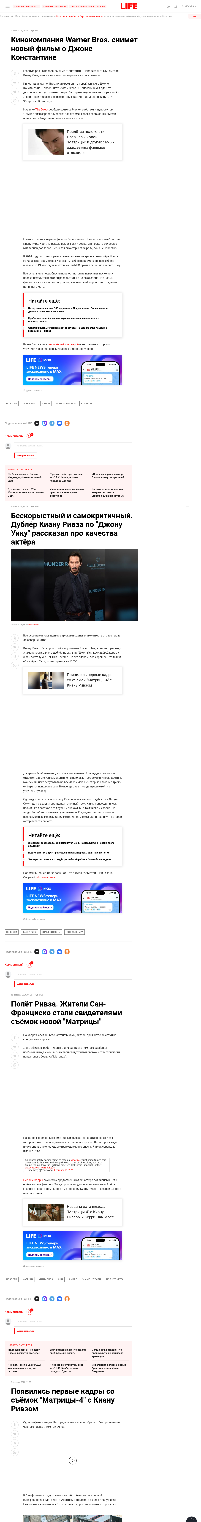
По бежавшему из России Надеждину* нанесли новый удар (24, 477)
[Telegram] (52, 423)
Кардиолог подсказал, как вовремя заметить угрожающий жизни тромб (108, 492)
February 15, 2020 (64, 1170)
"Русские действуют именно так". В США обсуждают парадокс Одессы (66, 477)
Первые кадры (33, 1180)
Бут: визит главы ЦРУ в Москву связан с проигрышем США (26, 492)
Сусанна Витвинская (35, 919)
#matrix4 (76, 1160)
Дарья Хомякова (34, 390)
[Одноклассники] (67, 423)
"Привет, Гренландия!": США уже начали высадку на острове (24, 1368)
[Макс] (44, 423)
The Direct (41, 109)
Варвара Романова (35, 1266)
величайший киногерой (63, 344)
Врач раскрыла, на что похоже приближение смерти (68, 1351)
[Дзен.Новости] (37, 423)
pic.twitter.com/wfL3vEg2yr (40, 1167)
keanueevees (33, 624)
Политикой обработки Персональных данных (79, 16)
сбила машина (45, 877)
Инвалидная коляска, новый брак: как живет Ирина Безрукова (67, 492)
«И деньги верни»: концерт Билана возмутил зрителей (108, 475)
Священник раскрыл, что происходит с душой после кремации (107, 1353)
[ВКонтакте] (59, 423)
